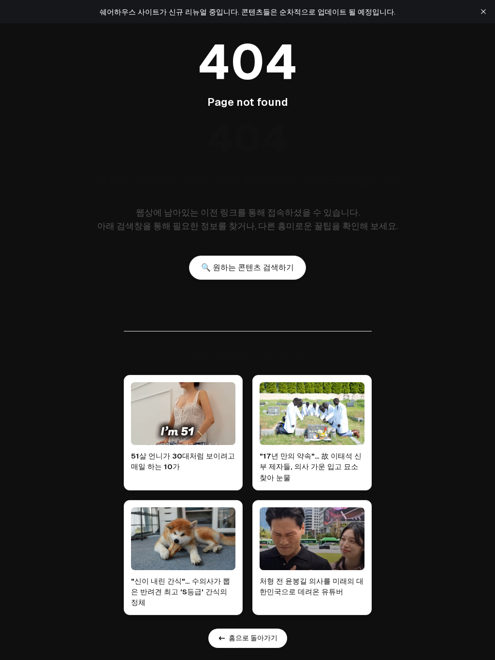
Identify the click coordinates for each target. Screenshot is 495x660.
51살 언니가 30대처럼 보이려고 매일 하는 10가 (183, 461)
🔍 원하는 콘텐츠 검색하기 (247, 267)
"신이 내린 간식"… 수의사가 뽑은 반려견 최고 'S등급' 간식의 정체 (180, 591)
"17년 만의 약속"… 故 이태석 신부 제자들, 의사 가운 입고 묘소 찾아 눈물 (311, 466)
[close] (483, 11)
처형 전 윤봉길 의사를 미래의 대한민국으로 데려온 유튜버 (312, 586)
